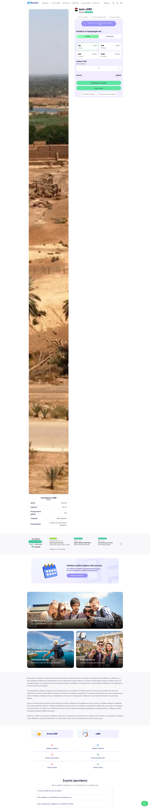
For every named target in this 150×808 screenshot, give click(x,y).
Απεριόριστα (110, 36)
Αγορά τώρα (99, 88)
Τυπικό (88, 36)
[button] (46, 3)
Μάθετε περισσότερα (77, 575)
